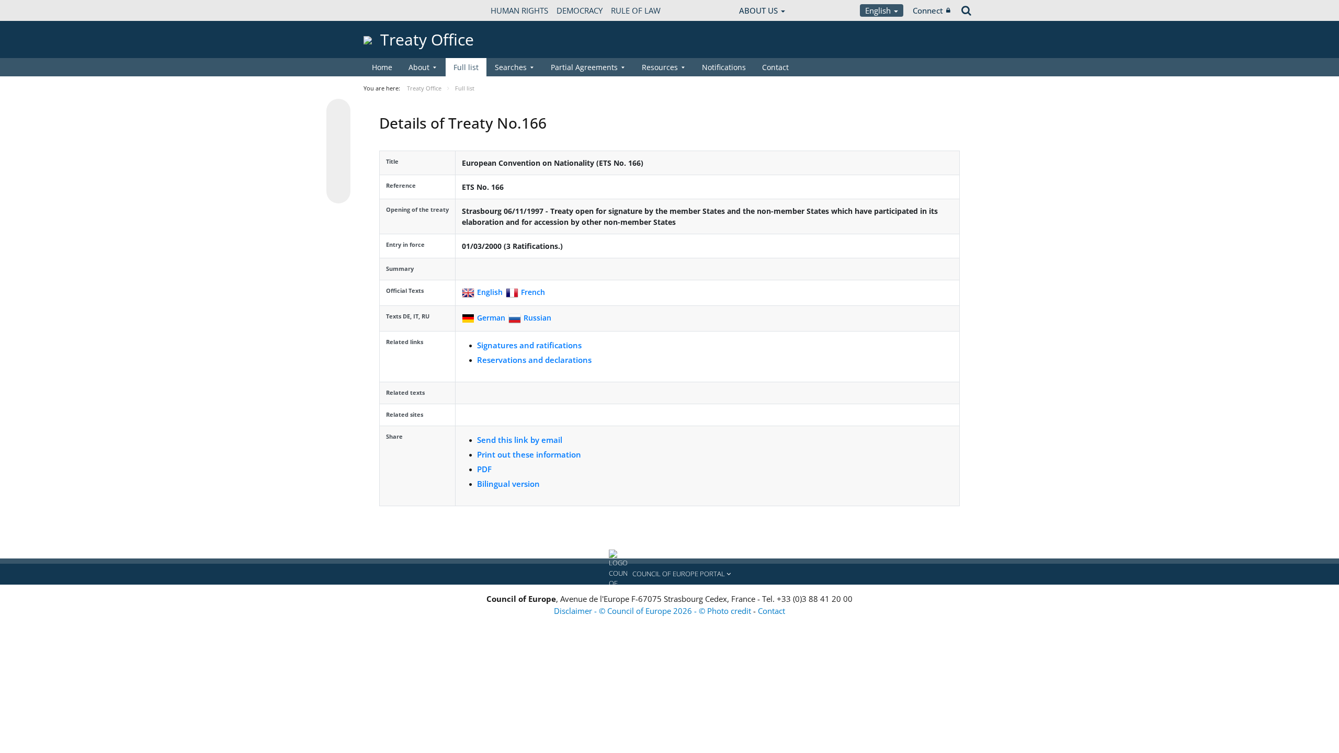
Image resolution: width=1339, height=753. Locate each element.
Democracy (580, 10)
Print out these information (529, 454)
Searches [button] (511, 67)
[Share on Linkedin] (338, 171)
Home (382, 67)
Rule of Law (636, 10)
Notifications (724, 67)
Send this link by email (519, 440)
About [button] (418, 67)
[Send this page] (338, 191)
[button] (669, 574)
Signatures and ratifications (529, 345)
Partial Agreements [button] (584, 67)
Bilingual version (508, 483)
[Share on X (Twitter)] (338, 132)
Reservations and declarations (534, 360)
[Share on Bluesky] (338, 112)
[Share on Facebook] (338, 151)
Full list (466, 67)
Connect (928, 10)
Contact (775, 67)
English (879, 10)
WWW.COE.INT (390, 10)
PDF (484, 469)
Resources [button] (660, 67)
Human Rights (519, 10)
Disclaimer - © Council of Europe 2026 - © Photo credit (653, 611)
